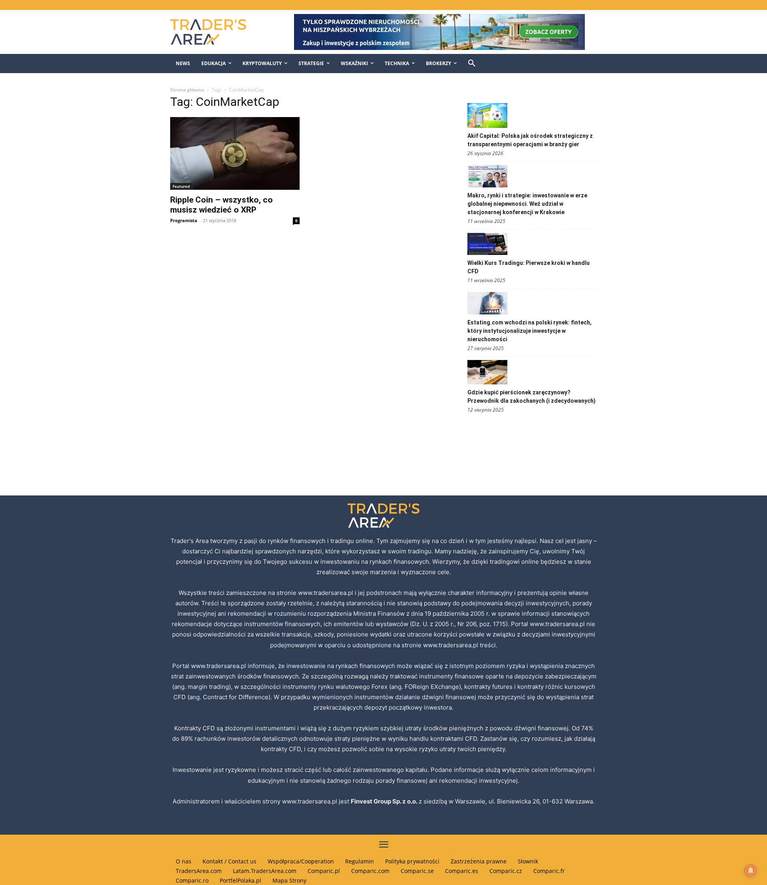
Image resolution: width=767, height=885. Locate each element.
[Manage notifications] (750, 870)
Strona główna (187, 89)
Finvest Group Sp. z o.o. (385, 801)
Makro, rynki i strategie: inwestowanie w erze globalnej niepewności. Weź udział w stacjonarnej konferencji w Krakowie (527, 203)
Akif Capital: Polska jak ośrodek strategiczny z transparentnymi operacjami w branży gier (530, 140)
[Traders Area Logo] (216, 32)
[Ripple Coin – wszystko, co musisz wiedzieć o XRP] (235, 153)
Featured (181, 186)
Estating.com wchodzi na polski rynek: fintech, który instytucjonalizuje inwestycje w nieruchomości (529, 330)
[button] (471, 63)
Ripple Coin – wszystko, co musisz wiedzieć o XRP (221, 205)
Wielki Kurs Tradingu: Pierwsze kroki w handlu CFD (528, 267)
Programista (183, 220)
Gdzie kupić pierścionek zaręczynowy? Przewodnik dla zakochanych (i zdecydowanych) (531, 396)
